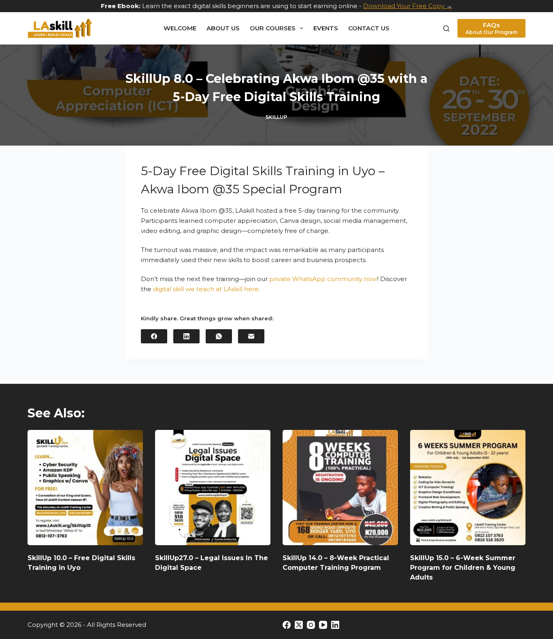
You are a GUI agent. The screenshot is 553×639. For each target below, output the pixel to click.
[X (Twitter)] (299, 625)
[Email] (251, 336)
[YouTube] (323, 625)
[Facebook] (154, 336)
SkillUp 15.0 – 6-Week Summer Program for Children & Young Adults (462, 567)
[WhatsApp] (219, 336)
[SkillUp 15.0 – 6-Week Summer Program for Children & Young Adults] (467, 487)
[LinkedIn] (186, 336)
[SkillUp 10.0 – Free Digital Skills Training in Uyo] (85, 487)
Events (325, 28)
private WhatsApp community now (323, 279)
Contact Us (368, 28)
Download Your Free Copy (404, 6)
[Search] (446, 28)
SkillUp (276, 117)
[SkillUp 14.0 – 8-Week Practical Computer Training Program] (340, 487)
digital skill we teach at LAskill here (206, 289)
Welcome (180, 28)
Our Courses (273, 28)
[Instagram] (311, 625)
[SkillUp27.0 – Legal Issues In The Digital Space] (212, 487)
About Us (223, 28)
